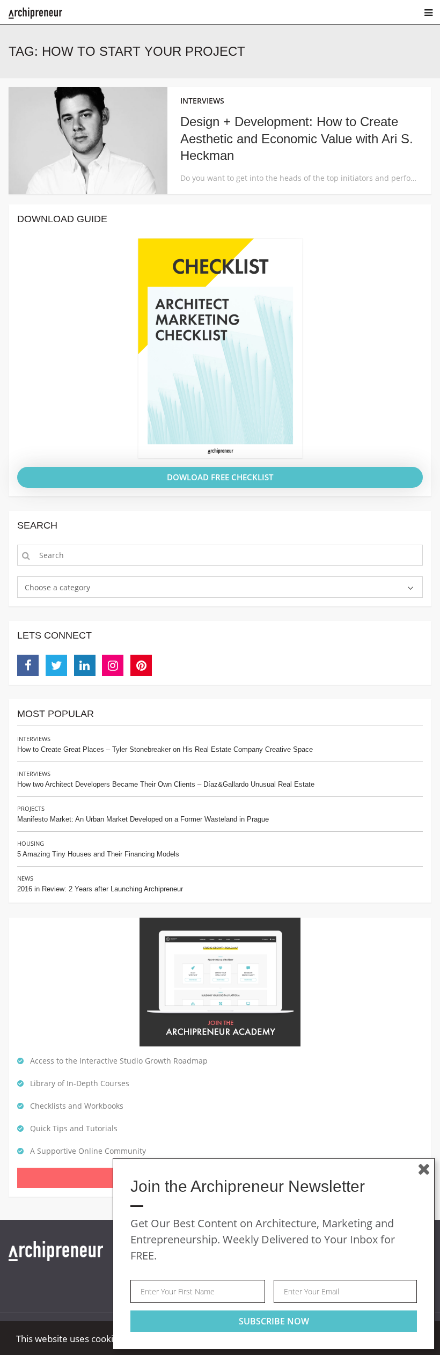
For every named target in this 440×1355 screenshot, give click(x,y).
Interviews (33, 739)
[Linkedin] (85, 665)
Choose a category (57, 587)
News (25, 878)
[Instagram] (112, 665)
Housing (30, 843)
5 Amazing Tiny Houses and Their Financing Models (98, 854)
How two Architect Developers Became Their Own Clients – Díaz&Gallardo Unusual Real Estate (165, 784)
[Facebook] (28, 665)
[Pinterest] (141, 665)
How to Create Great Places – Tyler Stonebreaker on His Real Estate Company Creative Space (165, 749)
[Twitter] (56, 665)
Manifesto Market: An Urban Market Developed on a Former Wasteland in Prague (143, 819)
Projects (31, 808)
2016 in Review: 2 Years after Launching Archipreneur (100, 889)
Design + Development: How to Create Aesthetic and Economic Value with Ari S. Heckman (296, 138)
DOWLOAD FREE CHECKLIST (220, 477)
